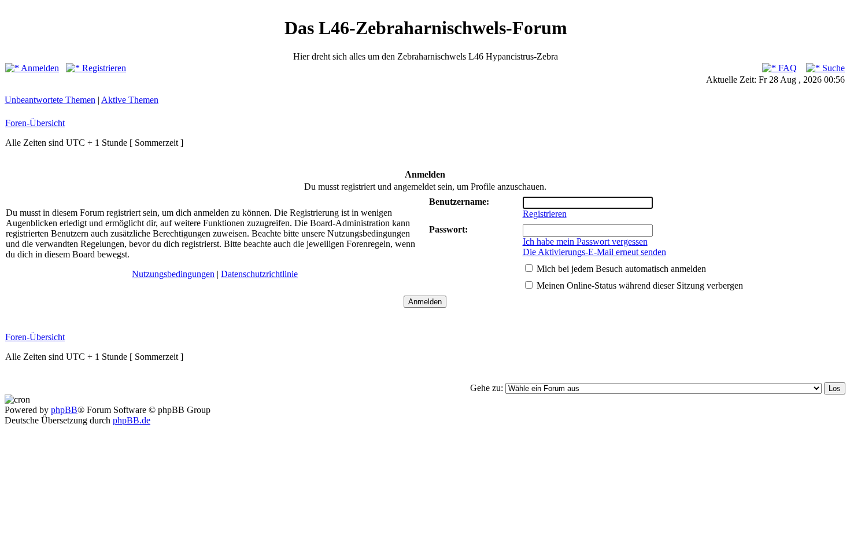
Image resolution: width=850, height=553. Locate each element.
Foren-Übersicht (35, 123)
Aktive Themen (129, 100)
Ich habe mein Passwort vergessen (585, 241)
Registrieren (103, 68)
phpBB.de (131, 420)
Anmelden (39, 68)
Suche (832, 68)
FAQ (786, 68)
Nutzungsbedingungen (173, 274)
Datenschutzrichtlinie (259, 274)
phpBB (64, 410)
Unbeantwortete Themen (50, 100)
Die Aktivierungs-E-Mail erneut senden (594, 252)
